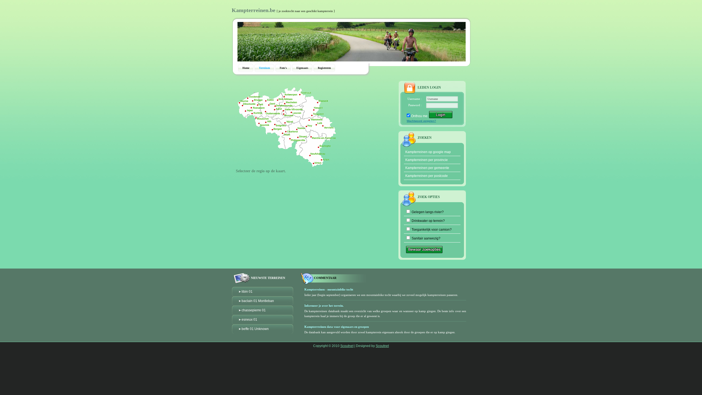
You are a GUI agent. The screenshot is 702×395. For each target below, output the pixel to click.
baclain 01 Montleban (258, 301)
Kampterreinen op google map (428, 152)
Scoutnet (346, 346)
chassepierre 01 (254, 310)
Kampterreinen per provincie (426, 160)
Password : (415, 105)
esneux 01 (249, 319)
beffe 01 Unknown (255, 329)
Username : (414, 98)
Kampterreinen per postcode (426, 176)
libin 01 (247, 292)
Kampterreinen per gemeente (427, 168)
